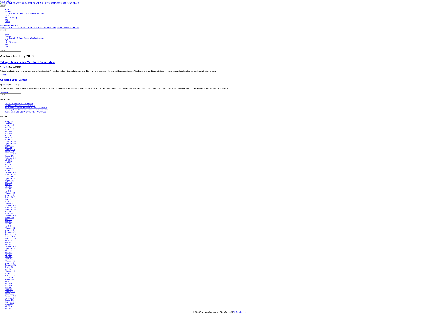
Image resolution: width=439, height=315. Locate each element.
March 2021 (9, 137)
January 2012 (9, 273)
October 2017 (10, 197)
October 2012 (10, 267)
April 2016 (8, 211)
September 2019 (10, 158)
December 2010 (10, 296)
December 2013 (10, 246)
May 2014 (8, 244)
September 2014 (10, 238)
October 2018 (10, 176)
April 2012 (8, 269)
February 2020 (10, 150)
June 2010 (8, 308)
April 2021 (8, 135)
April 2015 (8, 224)
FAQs (7, 15)
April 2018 (8, 189)
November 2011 (10, 275)
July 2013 (8, 251)
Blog (6, 20)
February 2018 (10, 193)
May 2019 (8, 162)
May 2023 (8, 123)
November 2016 (10, 207)
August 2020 (9, 146)
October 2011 (9, 277)
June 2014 (8, 242)
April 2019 (8, 164)
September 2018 (10, 179)
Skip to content (5, 1)
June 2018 (8, 185)
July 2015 (8, 220)
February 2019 (10, 168)
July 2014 (8, 240)
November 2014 (10, 234)
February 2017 (10, 203)
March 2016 (9, 213)
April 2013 (8, 257)
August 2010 (9, 304)
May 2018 (8, 187)
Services (8, 11)
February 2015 (10, 228)
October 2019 (10, 156)
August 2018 (9, 181)
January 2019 (9, 170)
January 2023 (9, 125)
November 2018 (10, 174)
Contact (7, 22)
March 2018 (9, 191)
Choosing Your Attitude (13, 79)
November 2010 (10, 298)
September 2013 (10, 248)
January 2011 (9, 294)
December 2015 (10, 216)
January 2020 (9, 152)
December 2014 (10, 232)
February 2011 (10, 292)
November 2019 (10, 154)
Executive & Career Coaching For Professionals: (26, 13)
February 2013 (10, 261)
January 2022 (9, 129)
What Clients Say (11, 18)
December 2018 (10, 172)
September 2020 (10, 144)
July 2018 (8, 183)
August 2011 (9, 279)
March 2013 (9, 259)
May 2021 (8, 133)
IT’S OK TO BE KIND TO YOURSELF (20, 106)
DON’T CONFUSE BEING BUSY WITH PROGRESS (25, 112)
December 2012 (10, 265)
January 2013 (9, 263)
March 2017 (9, 201)
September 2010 (10, 302)
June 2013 (8, 253)
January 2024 (9, 121)
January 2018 (9, 195)
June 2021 (8, 131)
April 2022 (8, 127)
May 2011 (8, 286)
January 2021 (9, 139)
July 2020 (8, 148)
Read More (4, 75)
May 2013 (8, 255)
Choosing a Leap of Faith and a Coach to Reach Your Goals (26, 110)
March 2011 (9, 290)
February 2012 (10, 271)
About (7, 9)
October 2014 (10, 236)
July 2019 (8, 160)
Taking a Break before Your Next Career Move (27, 62)
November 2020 (10, 141)
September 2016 (10, 209)
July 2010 (8, 306)
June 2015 (8, 222)
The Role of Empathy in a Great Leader (19, 104)
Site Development (239, 312)
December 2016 (10, 205)
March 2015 (9, 226)
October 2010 (10, 300)
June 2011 (8, 283)
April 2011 (8, 288)
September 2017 (10, 199)
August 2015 (9, 218)
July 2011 (8, 281)
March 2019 (9, 166)
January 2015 (9, 230)
